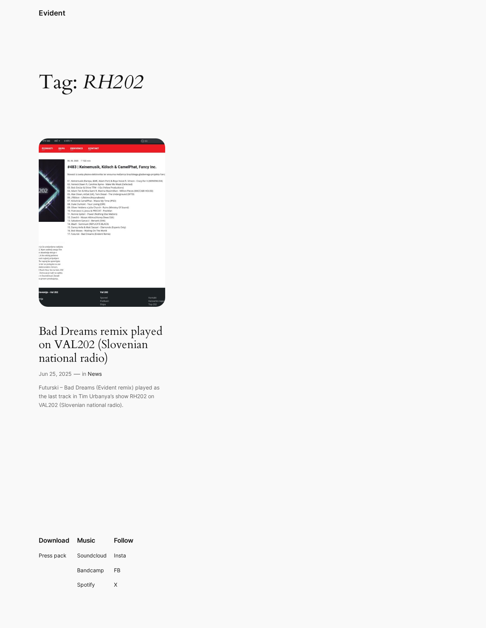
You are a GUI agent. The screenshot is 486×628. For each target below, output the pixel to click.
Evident (52, 12)
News (95, 374)
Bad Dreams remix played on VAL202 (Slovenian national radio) (101, 345)
